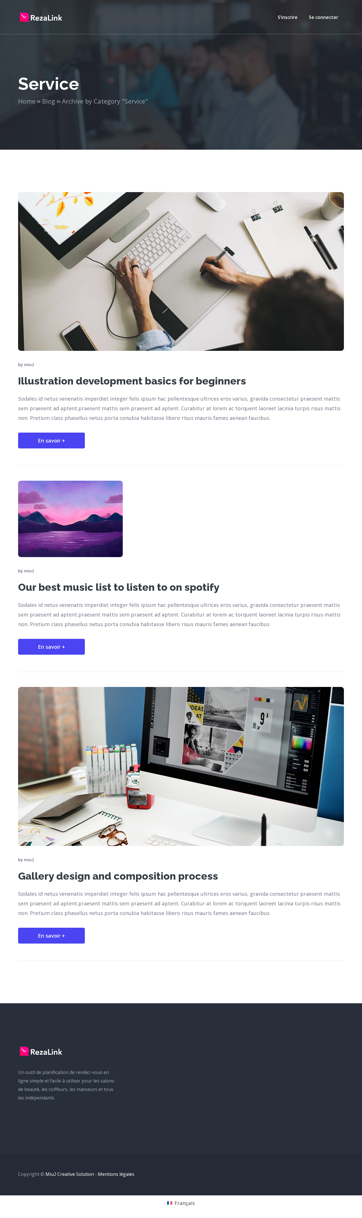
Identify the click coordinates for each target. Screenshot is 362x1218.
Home (26, 101)
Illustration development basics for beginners (132, 381)
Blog (48, 101)
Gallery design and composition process (118, 876)
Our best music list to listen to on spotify (118, 587)
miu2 (29, 364)
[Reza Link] (41, 16)
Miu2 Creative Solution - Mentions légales (90, 1174)
